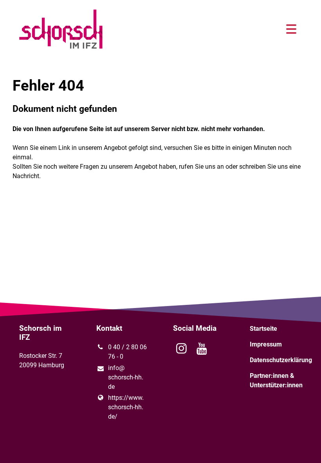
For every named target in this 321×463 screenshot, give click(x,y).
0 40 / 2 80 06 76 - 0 (127, 351)
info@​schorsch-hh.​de (125, 377)
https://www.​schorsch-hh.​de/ (126, 407)
